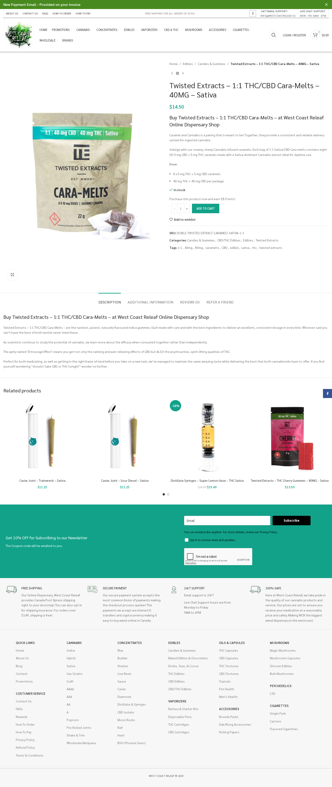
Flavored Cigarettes (284, 729)
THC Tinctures (228, 666)
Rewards (22, 717)
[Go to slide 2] (168, 494)
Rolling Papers (229, 732)
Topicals (225, 681)
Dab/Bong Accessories (235, 724)
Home (173, 64)
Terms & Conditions (29, 755)
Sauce (121, 681)
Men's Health (228, 696)
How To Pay (23, 732)
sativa (245, 247)
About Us (22, 658)
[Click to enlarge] (12, 274)
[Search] (274, 34)
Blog (19, 666)
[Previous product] (172, 73)
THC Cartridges (178, 724)
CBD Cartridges (178, 732)
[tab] (109, 300)
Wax (120, 650)
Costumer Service (30, 693)
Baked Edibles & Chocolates (188, 658)
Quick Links (25, 643)
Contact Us (24, 701)
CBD (224, 247)
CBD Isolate (125, 712)
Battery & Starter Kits (183, 709)
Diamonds (124, 696)
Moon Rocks (126, 720)
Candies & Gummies (211, 64)
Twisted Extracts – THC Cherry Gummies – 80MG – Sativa (290, 480)
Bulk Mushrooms (282, 673)
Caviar (121, 689)
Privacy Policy (25, 740)
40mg (188, 247)
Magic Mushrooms (283, 650)
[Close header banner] (326, 4)
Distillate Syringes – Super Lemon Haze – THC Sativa (207, 480)
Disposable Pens (180, 717)
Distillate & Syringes (131, 704)
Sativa (71, 666)
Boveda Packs (228, 717)
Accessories (229, 709)
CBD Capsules (228, 658)
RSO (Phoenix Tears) (131, 743)
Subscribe (291, 520)
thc (254, 247)
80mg (199, 247)
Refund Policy (25, 747)
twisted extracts (270, 247)
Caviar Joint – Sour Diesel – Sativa (125, 480)
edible (234, 247)
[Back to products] (177, 73)
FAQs (19, 709)
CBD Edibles (176, 681)
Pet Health (226, 689)
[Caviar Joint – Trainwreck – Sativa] (42, 437)
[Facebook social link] (252, 13)
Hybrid (71, 658)
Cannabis (74, 643)
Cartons (275, 721)
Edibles (188, 64)
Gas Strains (74, 673)
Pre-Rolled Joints (79, 727)
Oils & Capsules (232, 643)
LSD (272, 693)
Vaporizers (177, 701)
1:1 (180, 247)
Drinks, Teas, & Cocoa (183, 666)
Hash (120, 735)
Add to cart (205, 208)
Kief (120, 727)
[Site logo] (19, 34)
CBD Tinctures (229, 673)
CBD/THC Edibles (229, 240)
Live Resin (124, 673)
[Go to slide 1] (164, 494)
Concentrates (129, 643)
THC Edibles (176, 673)
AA (68, 704)
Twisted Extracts (267, 240)
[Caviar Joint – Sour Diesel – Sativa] (125, 437)
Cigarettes (279, 706)
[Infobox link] (278, 13)
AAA (69, 696)
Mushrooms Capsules (285, 658)
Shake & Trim (76, 735)
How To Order (25, 724)
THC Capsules (228, 650)
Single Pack (278, 713)
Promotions (24, 681)
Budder (122, 658)
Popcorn (73, 720)
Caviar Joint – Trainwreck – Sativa (42, 480)
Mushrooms (279, 643)
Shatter (122, 666)
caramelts (212, 247)
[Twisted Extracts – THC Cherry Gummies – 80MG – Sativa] (290, 437)
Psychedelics (281, 686)
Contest (22, 673)
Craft (70, 681)
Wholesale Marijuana (81, 743)
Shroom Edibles (281, 666)
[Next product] (183, 73)
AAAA (70, 689)
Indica (71, 650)
